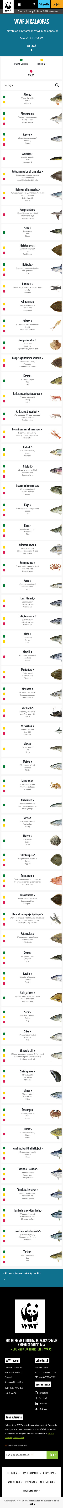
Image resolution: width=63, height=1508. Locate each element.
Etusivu (21, 11)
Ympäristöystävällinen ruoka (43, 11)
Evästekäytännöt (30, 1473)
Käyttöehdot (14, 1481)
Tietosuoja (12, 1473)
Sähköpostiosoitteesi (18, 1454)
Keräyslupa (48, 1473)
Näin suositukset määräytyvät (21, 1273)
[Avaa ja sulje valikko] (19, 4)
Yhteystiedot (46, 1481)
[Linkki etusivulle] (8, 6)
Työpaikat (30, 1481)
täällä (31, 1503)
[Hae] (34, 4)
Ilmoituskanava (30, 1490)
